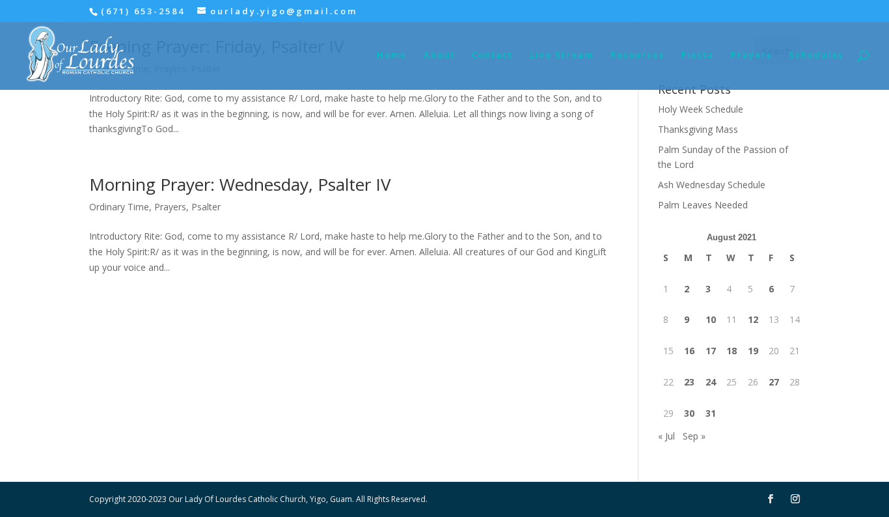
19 (753, 350)
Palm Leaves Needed (703, 205)
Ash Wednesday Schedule (711, 184)
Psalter (206, 207)
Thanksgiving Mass (698, 129)
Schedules (816, 55)
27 (774, 382)
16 (689, 350)
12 (753, 319)
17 (710, 350)
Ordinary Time (119, 207)
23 (689, 382)
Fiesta (697, 55)
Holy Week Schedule (700, 109)
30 (689, 413)
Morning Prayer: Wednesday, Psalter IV (240, 184)
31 (710, 413)
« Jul (666, 436)
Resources (637, 55)
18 (731, 350)
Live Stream (562, 55)
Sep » (694, 436)
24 (710, 382)
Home (392, 55)
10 (710, 319)
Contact (492, 55)
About (439, 55)
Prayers (751, 55)
